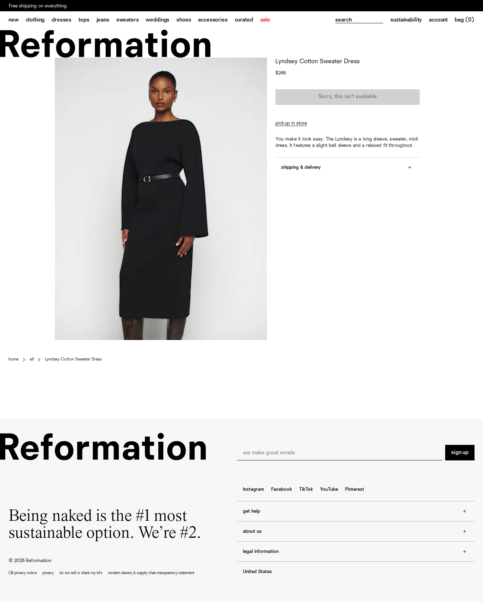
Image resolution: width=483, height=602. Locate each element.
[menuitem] (17, 20)
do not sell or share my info (81, 573)
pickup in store (291, 123)
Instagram (253, 489)
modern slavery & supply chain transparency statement (151, 573)
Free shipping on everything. (38, 6)
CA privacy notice (22, 573)
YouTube (329, 489)
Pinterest (354, 489)
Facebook (281, 489)
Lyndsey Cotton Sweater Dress (73, 359)
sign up (460, 452)
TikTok (306, 489)
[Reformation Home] (241, 44)
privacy (48, 573)
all (31, 359)
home (13, 359)
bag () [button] (465, 20)
